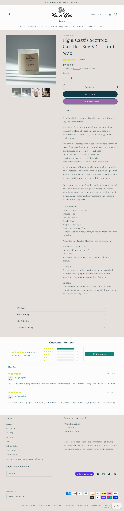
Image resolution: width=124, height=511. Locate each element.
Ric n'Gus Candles (32, 505)
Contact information (111, 508)
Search (9, 424)
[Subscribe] (49, 474)
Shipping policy (96, 505)
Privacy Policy (12, 446)
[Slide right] (53, 92)
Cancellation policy (111, 505)
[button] (9, 14)
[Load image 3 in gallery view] (36, 92)
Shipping (76, 68)
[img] (14, 374)
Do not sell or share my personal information (25, 459)
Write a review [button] (99, 354)
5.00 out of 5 (31, 352)
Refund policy (12, 455)
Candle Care (11, 428)
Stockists (10, 437)
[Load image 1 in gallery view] (16, 92)
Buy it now (90, 94)
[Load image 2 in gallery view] (26, 92)
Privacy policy (70, 505)
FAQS (8, 441)
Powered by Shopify (44, 505)
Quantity (66, 73)
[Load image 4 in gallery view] (46, 92)
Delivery (9, 433)
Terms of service (83, 505)
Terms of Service (13, 450)
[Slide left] (9, 92)
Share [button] (68, 110)
